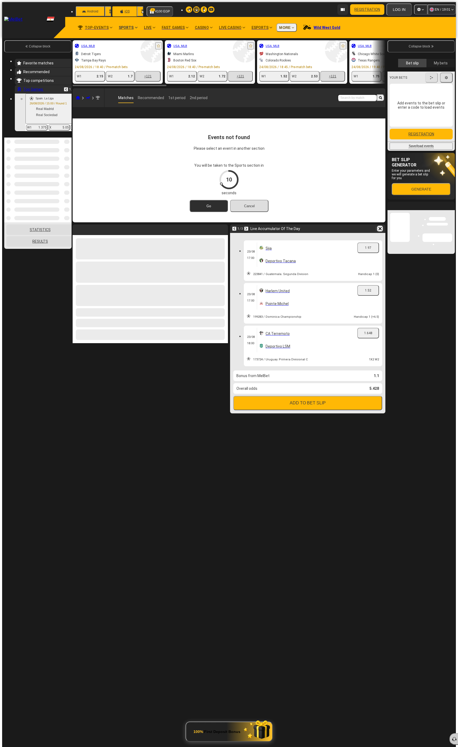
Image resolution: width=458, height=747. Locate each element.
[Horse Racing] (88, 97)
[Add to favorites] (158, 45)
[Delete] (380, 229)
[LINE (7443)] (78, 97)
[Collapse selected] (60, 164)
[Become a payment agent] (342, 9)
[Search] (380, 97)
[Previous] (66, 89)
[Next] (246, 229)
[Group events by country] (67, 164)
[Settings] (420, 10)
